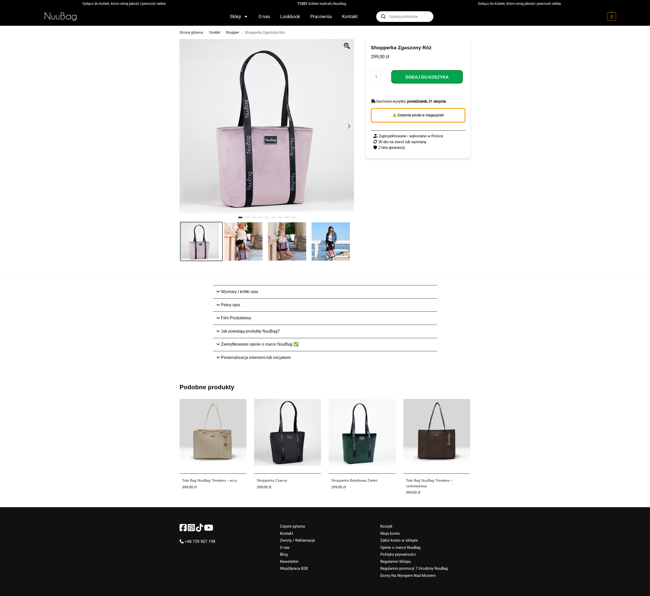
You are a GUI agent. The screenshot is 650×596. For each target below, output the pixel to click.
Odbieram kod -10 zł (325, 328)
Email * (261, 287)
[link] (322, 312)
